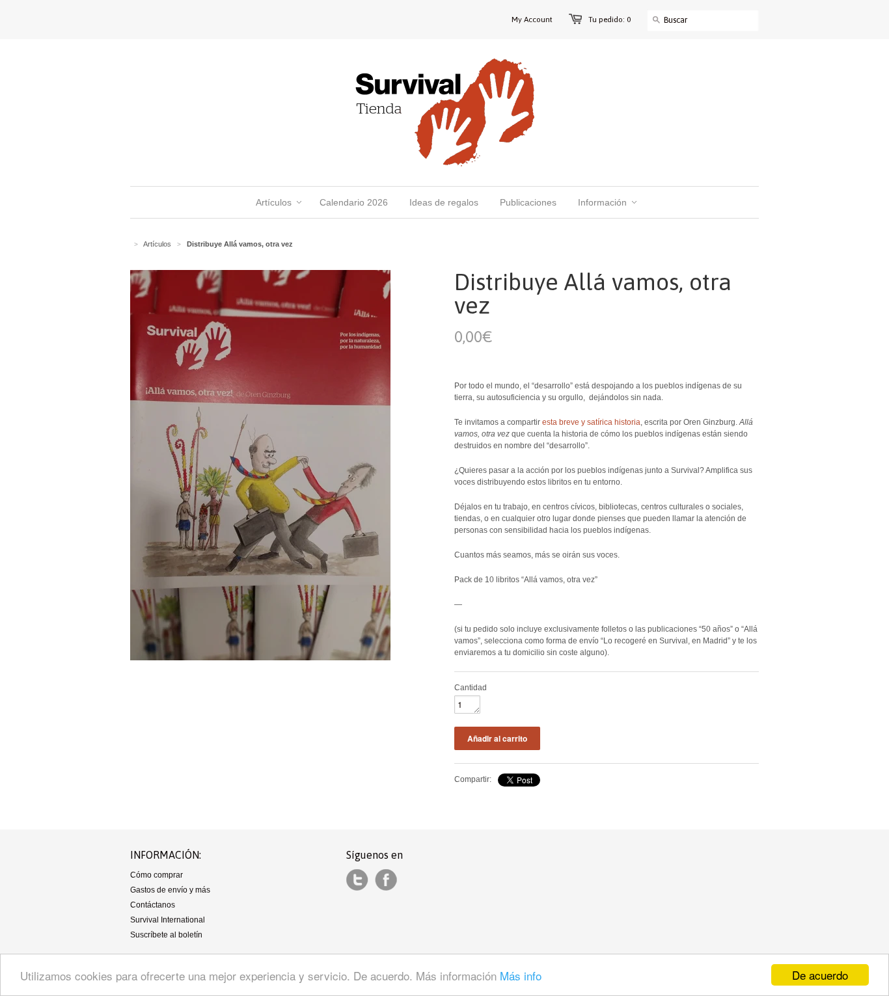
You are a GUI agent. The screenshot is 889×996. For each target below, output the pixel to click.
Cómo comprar (156, 875)
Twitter (357, 880)
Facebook (386, 880)
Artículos (157, 244)
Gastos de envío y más (170, 890)
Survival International (167, 919)
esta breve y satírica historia (591, 422)
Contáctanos (152, 904)
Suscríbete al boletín (166, 934)
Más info (520, 975)
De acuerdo (820, 975)
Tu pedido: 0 (609, 19)
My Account (532, 19)
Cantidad (470, 687)
